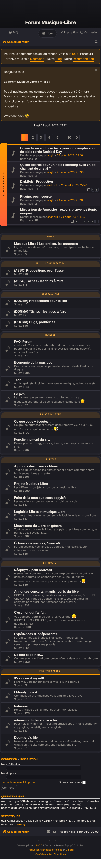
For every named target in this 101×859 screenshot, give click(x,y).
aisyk (50, 155)
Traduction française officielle (44, 849)
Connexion (9, 759)
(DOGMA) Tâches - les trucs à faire (40, 311)
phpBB (38, 845)
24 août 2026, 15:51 (73, 216)
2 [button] (33, 137)
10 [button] (69, 137)
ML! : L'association (50, 263)
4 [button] (49, 137)
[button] (77, 137)
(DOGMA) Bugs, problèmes (34, 322)
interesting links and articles (35, 720)
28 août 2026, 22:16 (70, 155)
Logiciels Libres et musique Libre (39, 512)
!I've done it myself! (29, 678)
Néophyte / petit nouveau (33, 570)
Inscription (29, 759)
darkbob (52, 185)
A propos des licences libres (36, 466)
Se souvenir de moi (70, 782)
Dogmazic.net (51, 293)
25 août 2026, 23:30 (70, 172)
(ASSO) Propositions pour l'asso (39, 270)
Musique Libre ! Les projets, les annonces (46, 243)
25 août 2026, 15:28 (74, 185)
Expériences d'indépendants (35, 634)
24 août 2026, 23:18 (70, 200)
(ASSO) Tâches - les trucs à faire (38, 281)
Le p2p (19, 394)
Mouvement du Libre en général (38, 526)
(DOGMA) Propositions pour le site (40, 301)
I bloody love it (25, 692)
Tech (17, 380)
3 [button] (41, 137)
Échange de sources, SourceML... (39, 543)
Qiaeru (70, 849)
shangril (52, 216)
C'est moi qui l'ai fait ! (30, 612)
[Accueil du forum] (50, 9)
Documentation (83, 59)
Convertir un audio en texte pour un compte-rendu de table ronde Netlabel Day (58, 150)
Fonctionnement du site (32, 439)
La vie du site (50, 414)
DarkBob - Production (36, 181)
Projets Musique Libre (31, 484)
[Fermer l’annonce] (96, 70)
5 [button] (57, 137)
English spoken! (50, 671)
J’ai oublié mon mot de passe (18, 782)
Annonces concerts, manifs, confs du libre (46, 591)
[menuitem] (13, 32)
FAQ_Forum (23, 341)
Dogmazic (37, 59)
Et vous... (50, 562)
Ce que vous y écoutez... (32, 421)
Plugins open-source (36, 196)
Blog (58, 59)
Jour (47, 33)
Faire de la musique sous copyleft (40, 498)
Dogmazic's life (26, 737)
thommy (20, 824)
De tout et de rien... (28, 655)
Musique (50, 334)
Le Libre (50, 459)
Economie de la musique (33, 362)
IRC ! (74, 53)
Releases (21, 706)
